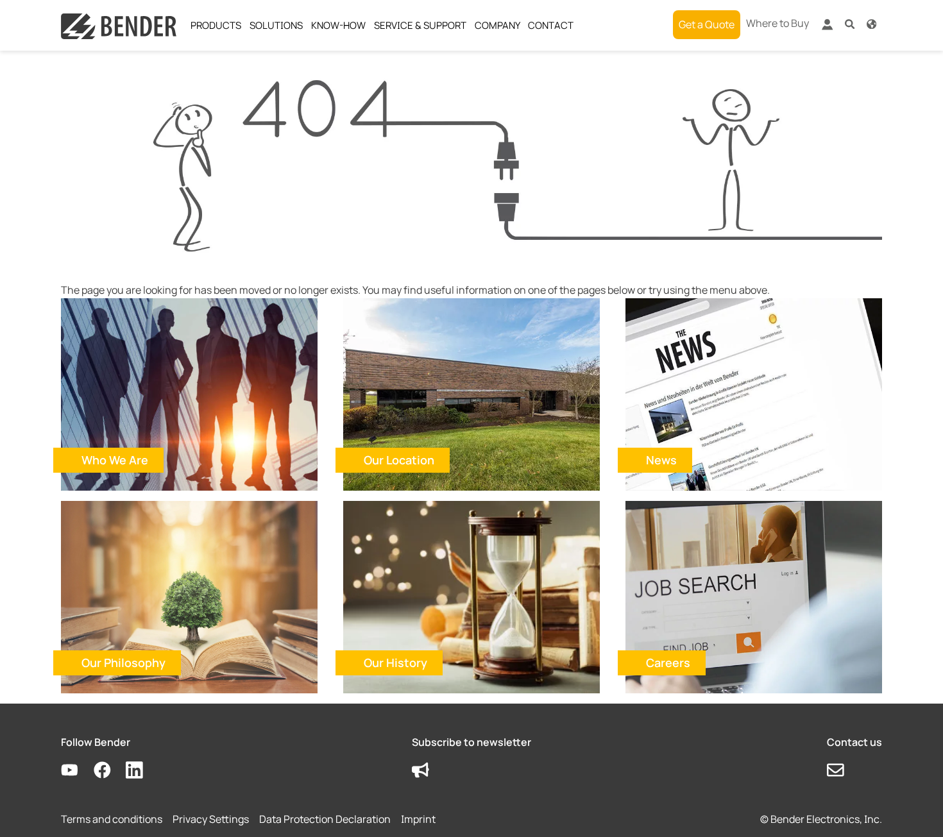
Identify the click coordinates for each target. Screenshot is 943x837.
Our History (395, 662)
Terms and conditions (111, 819)
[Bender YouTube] (77, 771)
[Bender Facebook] (110, 771)
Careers (668, 662)
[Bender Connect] (827, 27)
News (661, 460)
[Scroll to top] (914, 808)
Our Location (399, 460)
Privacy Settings (211, 819)
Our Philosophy (123, 662)
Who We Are (114, 460)
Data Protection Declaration (325, 819)
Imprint (418, 819)
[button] (849, 23)
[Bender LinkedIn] (142, 771)
